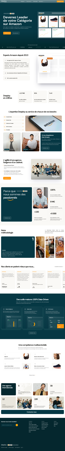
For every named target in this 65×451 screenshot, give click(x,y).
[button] (23, 1)
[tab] (16, 64)
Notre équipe (35, 1)
